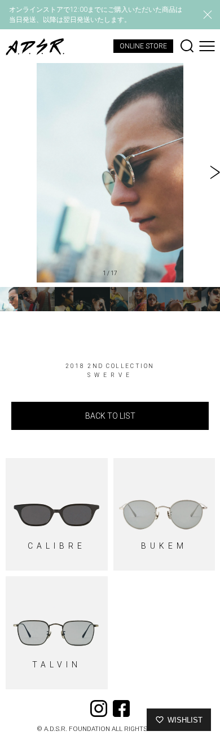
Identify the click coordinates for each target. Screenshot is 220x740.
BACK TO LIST (110, 415)
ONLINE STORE (143, 46)
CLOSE (207, 14)
